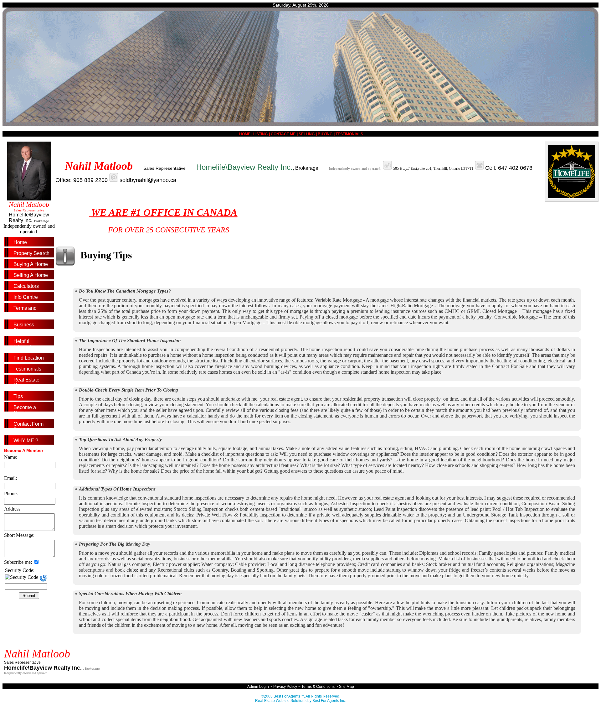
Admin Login (258, 686)
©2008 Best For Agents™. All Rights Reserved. (300, 696)
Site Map (346, 686)
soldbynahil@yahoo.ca (148, 180)
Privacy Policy (285, 686)
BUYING (325, 134)
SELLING (307, 134)
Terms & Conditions (318, 686)
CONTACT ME (283, 134)
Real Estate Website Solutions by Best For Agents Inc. (300, 700)
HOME (245, 134)
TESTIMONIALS (349, 134)
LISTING (260, 134)
